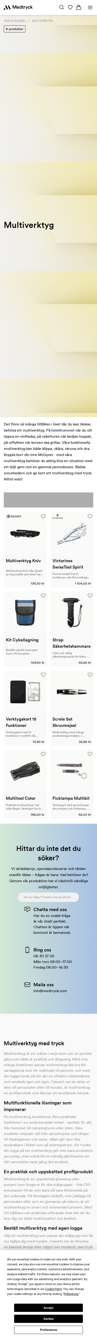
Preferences (48, 1330)
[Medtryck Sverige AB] (18, 7)
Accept (48, 1308)
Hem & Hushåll (15, 21)
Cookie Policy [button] (53, 1289)
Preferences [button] (71, 1294)
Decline (48, 1319)
